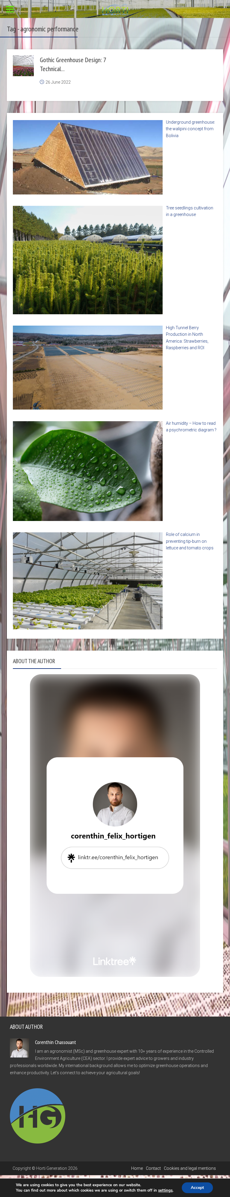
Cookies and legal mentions (190, 1168)
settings (165, 1190)
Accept (197, 1187)
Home (137, 1168)
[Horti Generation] (115, 9)
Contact (153, 1168)
